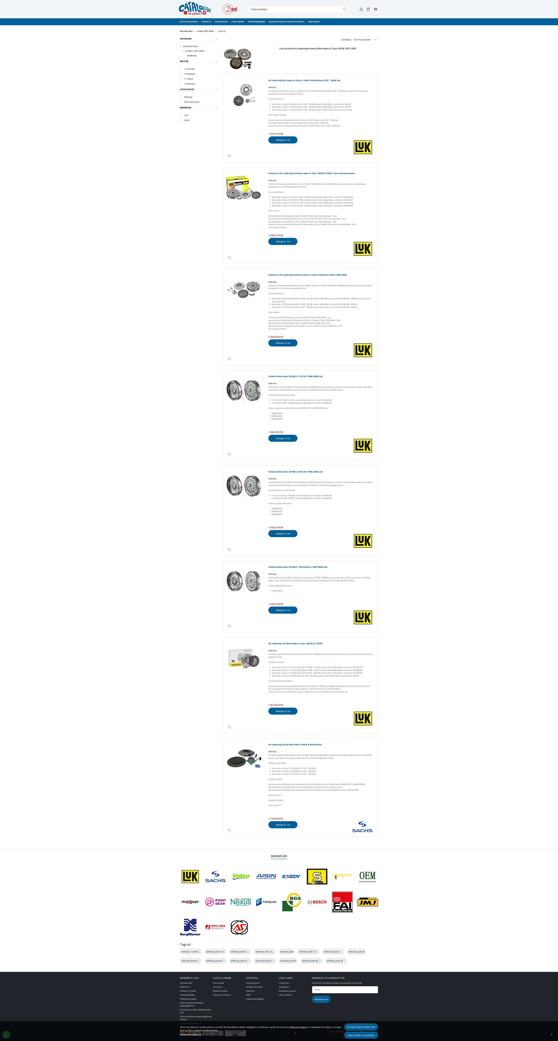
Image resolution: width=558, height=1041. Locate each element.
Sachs (187, 120)
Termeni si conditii (188, 991)
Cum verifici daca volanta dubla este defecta (196, 1018)
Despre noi (185, 987)
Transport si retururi (222, 995)
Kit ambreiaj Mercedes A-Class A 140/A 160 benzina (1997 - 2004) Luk (304, 80)
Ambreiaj (191, 55)
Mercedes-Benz (186, 31)
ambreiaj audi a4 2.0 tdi (217, 960)
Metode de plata (220, 991)
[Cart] (368, 9)
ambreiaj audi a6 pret (337, 960)
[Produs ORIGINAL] (367, 876)
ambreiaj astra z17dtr (265, 951)
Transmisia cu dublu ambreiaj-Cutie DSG (195, 1011)
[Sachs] (215, 876)
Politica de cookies (298, 1027)
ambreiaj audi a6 (288, 960)
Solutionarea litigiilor (255, 999)
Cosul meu (217, 987)
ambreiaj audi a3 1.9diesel (336, 951)
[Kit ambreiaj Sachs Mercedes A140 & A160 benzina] (244, 759)
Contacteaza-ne (253, 983)
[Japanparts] (342, 877)
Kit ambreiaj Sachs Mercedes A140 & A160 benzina (295, 744)
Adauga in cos (283, 139)
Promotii (206, 21)
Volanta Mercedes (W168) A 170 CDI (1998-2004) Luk (295, 376)
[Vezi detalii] (229, 156)
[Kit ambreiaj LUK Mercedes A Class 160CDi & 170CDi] (244, 658)
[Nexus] (241, 902)
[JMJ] (367, 902)
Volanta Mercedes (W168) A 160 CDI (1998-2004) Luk (295, 471)
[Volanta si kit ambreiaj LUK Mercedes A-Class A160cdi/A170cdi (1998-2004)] (244, 289)
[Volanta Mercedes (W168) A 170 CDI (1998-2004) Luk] (244, 390)
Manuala (188, 97)
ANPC (248, 995)
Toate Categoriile (188, 21)
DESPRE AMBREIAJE (256, 21)
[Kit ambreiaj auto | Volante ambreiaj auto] (197, 9)
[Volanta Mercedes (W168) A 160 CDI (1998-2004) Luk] (244, 486)
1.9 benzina (189, 83)
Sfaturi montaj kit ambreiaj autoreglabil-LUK (191, 1004)
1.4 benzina (189, 69)
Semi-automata (191, 101)
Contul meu (284, 983)
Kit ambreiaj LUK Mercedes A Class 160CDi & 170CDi (295, 643)
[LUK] (190, 876)
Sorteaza (346, 39)
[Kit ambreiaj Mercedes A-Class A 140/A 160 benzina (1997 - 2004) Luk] (244, 95)
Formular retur (186, 983)
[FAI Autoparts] (342, 902)
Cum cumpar (237, 21)
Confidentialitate (187, 995)
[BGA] (291, 902)
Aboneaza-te (321, 999)
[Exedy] (291, 876)
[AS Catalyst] (239, 927)
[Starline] (317, 877)
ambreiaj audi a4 (356, 951)
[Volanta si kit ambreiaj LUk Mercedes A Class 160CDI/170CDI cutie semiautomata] (244, 187)
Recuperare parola (287, 991)
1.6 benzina (189, 73)
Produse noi (221, 21)
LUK (186, 115)
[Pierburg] (266, 902)
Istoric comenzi (285, 995)
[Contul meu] (361, 9)
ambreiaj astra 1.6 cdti (217, 951)
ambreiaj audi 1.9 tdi (309, 951)
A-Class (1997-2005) (205, 31)
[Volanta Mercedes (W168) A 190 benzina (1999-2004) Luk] (244, 581)
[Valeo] (241, 876)
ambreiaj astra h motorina (243, 951)
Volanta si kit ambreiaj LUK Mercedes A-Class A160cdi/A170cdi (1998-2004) (307, 274)
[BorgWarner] (190, 927)
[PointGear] (215, 902)
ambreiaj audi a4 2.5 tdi (242, 960)
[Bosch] (317, 902)
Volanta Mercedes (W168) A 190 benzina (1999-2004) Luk (297, 566)
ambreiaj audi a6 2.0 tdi (313, 960)
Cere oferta (314, 21)
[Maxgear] (190, 902)
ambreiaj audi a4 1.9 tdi (192, 960)
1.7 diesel (188, 78)
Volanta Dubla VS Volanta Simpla (286, 21)
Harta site (250, 991)
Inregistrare (284, 987)
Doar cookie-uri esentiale (361, 1035)
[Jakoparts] (215, 927)
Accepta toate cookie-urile (361, 1026)
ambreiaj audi (286, 951)
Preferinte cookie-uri (191, 1034)
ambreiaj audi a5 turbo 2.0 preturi (271, 960)
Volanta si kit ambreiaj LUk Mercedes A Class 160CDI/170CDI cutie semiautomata (311, 173)
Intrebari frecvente (254, 987)
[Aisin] (266, 876)
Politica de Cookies (188, 999)
